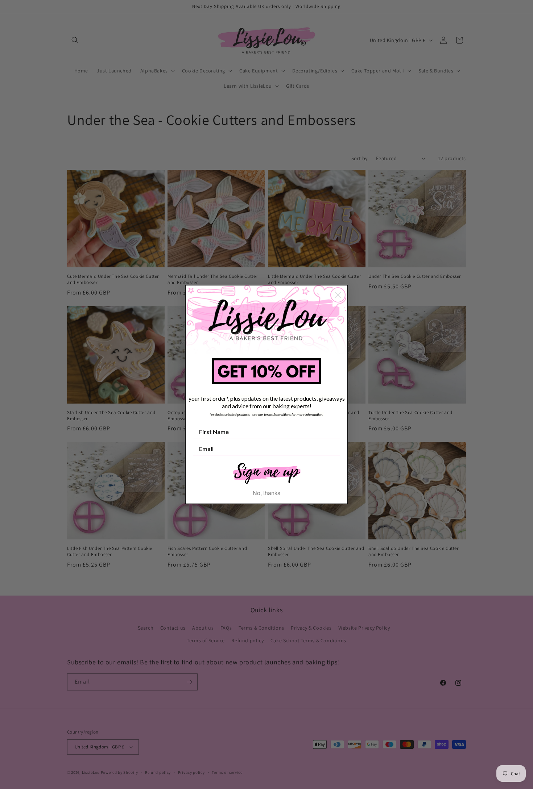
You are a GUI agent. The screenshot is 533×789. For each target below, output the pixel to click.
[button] (266, 472)
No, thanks (266, 493)
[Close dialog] (338, 295)
